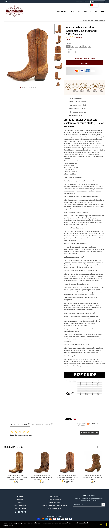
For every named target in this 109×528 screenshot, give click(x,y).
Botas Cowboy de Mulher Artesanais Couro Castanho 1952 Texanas (93, 477)
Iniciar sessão (79, 1)
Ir (103, 504)
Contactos (20, 496)
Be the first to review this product (21, 435)
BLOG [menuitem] (102, 11)
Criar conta (86, 1)
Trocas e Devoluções (20, 505)
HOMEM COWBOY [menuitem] (75, 11)
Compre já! (84, 63)
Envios (20, 502)
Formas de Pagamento (20, 508)
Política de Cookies (54, 496)
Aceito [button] (100, 524)
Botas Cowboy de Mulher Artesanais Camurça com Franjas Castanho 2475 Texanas (41, 477)
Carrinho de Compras (98, 1)
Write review (79, 37)
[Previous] (3, 56)
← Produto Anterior (88, 20)
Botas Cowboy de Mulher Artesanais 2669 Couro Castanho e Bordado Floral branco (16, 477)
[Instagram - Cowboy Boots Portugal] (22, 512)
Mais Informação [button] (8, 525)
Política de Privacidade (54, 499)
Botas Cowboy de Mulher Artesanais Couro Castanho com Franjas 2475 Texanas (67, 477)
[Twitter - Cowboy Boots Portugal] (16, 512)
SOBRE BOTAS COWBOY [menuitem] (90, 11)
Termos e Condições (54, 502)
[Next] (53, 56)
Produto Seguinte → (100, 20)
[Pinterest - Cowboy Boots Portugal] (25, 512)
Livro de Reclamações (54, 508)
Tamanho (68, 43)
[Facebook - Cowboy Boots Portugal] (19, 512)
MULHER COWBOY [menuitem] (61, 11)
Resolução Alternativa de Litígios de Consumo (54, 505)
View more (101, 447)
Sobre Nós (20, 499)
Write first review (90, 433)
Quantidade (69, 49)
